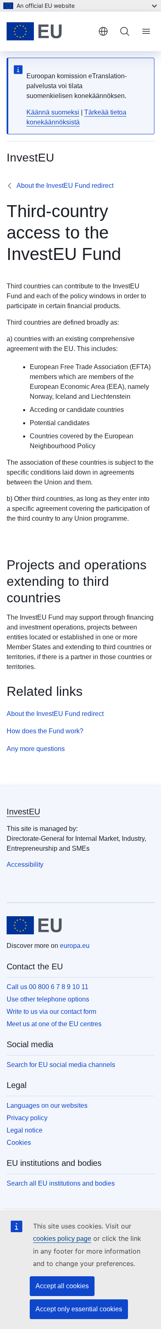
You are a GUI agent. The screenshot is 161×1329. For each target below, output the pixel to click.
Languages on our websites (47, 1105)
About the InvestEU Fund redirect (65, 185)
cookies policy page (62, 1238)
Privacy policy (27, 1117)
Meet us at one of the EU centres (54, 1023)
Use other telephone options (48, 999)
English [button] (103, 31)
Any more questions (36, 748)
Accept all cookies (62, 1285)
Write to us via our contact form (51, 1011)
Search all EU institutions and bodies (61, 1183)
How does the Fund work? (45, 731)
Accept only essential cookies (79, 1309)
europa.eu (75, 945)
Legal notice (25, 1130)
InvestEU (23, 811)
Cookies (19, 1142)
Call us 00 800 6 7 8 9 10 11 (47, 986)
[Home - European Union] (49, 31)
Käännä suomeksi (52, 112)
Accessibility (25, 864)
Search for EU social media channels (61, 1064)
